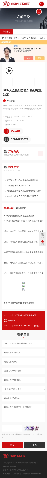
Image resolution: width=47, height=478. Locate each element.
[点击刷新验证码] (31, 428)
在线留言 (21, 208)
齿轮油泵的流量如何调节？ (18, 185)
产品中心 (6, 31)
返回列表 (11, 320)
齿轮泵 (34, 38)
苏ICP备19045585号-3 (19, 470)
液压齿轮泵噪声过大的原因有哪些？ (22, 196)
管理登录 (26, 474)
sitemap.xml (36, 474)
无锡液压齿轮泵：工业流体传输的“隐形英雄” (25, 191)
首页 (15, 38)
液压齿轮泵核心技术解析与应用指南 (22, 180)
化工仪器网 (16, 474)
